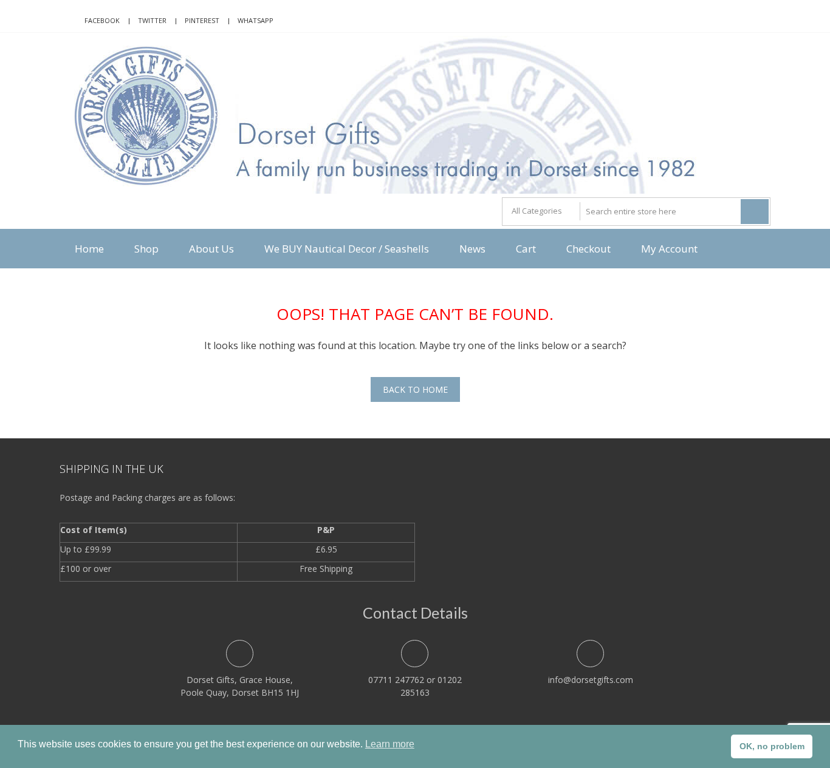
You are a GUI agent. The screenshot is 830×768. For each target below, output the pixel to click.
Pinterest (202, 20)
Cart (526, 249)
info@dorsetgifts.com (590, 679)
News (472, 249)
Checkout (588, 249)
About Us (211, 249)
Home (89, 249)
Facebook (102, 20)
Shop (146, 249)
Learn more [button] (389, 744)
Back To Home (415, 389)
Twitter (152, 20)
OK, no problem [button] (771, 746)
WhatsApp (255, 20)
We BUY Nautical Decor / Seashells (346, 249)
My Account (669, 249)
